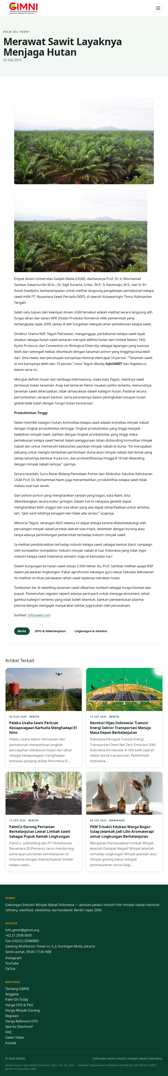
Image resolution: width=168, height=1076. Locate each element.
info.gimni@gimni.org (22, 930)
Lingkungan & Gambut (90, 631)
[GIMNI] (23, 8)
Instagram (13, 958)
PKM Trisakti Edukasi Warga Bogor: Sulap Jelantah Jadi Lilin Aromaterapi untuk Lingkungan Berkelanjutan (122, 831)
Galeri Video (14, 1037)
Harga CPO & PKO (19, 1005)
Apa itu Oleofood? (19, 1026)
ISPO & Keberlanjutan (50, 631)
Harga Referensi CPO (21, 1021)
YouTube (12, 963)
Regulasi (11, 1016)
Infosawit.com (39, 615)
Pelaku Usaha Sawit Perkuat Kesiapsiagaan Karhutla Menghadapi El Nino (43, 727)
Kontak (10, 1043)
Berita (22, 631)
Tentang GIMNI (17, 988)
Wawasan (117, 820)
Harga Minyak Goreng (22, 1010)
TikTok (10, 969)
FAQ (8, 1032)
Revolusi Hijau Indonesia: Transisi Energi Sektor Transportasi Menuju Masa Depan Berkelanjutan (120, 727)
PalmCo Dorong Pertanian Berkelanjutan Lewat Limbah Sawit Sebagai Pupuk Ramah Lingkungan (39, 831)
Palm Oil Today (16, 999)
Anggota (12, 994)
